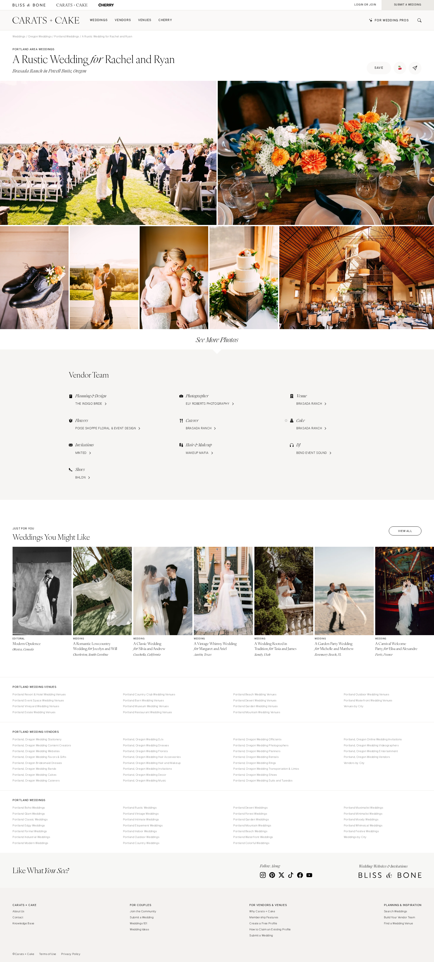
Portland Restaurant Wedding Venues (147, 712)
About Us (18, 911)
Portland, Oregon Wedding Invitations (147, 768)
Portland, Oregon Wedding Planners (257, 751)
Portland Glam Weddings (29, 813)
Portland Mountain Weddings (252, 825)
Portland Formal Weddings (30, 831)
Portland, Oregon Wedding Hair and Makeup (152, 762)
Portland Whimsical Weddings (363, 825)
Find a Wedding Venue (398, 923)
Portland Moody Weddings (361, 819)
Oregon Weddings (39, 36)
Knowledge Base (23, 923)
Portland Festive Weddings (361, 831)
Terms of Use (47, 953)
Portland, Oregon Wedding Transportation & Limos (266, 768)
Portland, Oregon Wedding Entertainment (371, 751)
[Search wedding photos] (106, 5)
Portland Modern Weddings (30, 843)
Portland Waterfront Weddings (253, 836)
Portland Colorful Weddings (251, 843)
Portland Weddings (66, 36)
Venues (145, 20)
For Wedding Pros (392, 20)
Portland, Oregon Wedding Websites (36, 751)
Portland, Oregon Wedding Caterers (36, 780)
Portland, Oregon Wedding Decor (145, 774)
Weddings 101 (138, 923)
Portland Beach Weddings (250, 831)
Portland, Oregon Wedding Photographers (261, 745)
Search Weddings (395, 911)
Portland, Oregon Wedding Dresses (146, 745)
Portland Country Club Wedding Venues (149, 694)
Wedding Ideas (139, 929)
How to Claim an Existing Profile (270, 929)
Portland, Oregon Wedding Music (144, 780)
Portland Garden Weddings (251, 819)
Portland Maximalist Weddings (363, 807)
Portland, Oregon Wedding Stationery (37, 739)
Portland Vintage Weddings (141, 813)
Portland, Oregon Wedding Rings (254, 762)
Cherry (165, 20)
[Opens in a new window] (29, 5)
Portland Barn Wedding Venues (143, 700)
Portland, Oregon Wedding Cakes (35, 774)
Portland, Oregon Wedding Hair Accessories (152, 756)
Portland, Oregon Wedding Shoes (255, 774)
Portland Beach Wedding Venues (254, 694)
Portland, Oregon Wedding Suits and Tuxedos (262, 780)
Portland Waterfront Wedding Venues (368, 700)
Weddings (99, 20)
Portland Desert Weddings (250, 807)
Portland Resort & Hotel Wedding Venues (39, 694)
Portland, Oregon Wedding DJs (143, 739)
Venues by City (354, 706)
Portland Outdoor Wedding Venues (366, 694)
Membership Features (263, 917)
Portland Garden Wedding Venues (255, 706)
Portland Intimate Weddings (141, 819)
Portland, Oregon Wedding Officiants (257, 739)
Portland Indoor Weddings (140, 831)
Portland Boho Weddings (29, 807)
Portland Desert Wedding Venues (255, 700)
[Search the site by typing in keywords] (417, 20)
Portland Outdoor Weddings (141, 836)
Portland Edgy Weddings (29, 825)
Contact (18, 917)
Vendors (123, 20)
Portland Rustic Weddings (140, 807)
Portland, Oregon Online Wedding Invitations (373, 739)
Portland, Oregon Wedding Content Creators (42, 745)
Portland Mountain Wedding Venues (256, 712)
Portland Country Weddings (141, 843)
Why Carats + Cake (262, 911)
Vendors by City (354, 762)
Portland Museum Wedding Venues (146, 706)
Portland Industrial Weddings (31, 836)
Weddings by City (355, 836)
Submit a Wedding (141, 917)
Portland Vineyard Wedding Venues (36, 706)
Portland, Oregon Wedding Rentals (256, 756)
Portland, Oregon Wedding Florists (145, 751)
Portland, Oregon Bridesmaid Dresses (37, 762)
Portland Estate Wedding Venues (34, 712)
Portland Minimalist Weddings (363, 813)
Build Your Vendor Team (399, 917)
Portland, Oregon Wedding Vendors (367, 756)
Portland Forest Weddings (250, 813)
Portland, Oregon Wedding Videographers (371, 745)
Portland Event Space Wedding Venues (38, 700)
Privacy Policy (71, 953)
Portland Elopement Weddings (143, 825)
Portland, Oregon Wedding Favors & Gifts (39, 756)
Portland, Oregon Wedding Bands (34, 768)
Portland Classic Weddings (30, 819)
